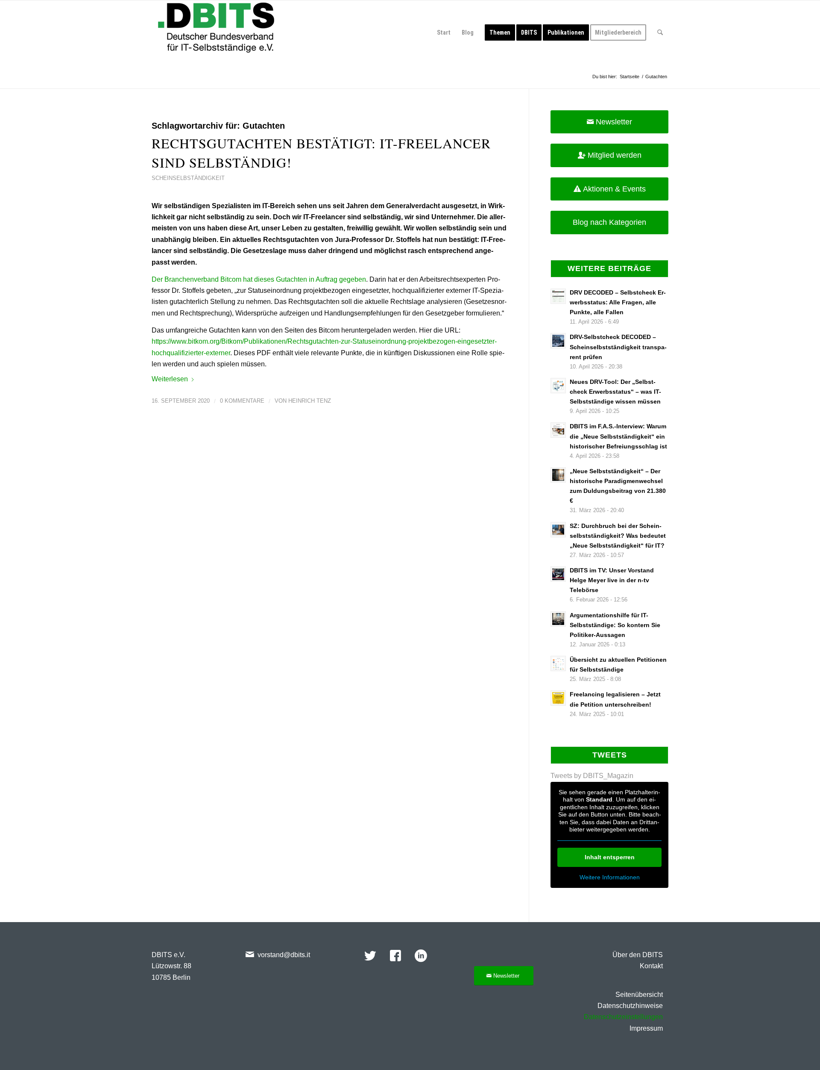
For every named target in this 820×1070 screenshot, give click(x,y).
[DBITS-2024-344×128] (216, 32)
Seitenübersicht (639, 994)
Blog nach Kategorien (609, 222)
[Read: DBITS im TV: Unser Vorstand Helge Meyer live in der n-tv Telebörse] (558, 574)
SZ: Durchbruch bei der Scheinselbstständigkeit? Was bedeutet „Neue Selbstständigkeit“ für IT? (618, 536)
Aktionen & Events (614, 189)
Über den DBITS (637, 954)
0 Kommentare (242, 401)
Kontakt (651, 966)
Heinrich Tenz (309, 401)
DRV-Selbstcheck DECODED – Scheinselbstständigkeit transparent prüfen (618, 347)
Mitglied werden (614, 155)
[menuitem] (443, 32)
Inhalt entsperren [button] (610, 857)
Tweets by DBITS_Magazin (592, 775)
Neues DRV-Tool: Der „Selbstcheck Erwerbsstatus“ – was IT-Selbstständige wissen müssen (615, 392)
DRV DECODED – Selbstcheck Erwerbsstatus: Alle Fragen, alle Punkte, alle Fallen (618, 302)
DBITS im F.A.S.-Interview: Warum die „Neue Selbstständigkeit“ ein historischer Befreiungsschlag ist (618, 436)
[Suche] (660, 32)
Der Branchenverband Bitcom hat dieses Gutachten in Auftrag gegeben (259, 279)
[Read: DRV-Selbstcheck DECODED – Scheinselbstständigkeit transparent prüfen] (558, 340)
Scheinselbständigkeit (188, 178)
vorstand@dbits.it (284, 954)
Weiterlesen (170, 379)
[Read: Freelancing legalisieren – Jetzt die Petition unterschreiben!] (558, 698)
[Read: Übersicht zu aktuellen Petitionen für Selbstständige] (558, 663)
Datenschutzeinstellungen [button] (623, 1016)
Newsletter (614, 122)
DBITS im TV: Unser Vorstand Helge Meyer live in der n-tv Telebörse (612, 580)
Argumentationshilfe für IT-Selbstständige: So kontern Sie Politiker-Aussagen (615, 625)
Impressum (646, 1028)
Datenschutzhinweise (630, 1005)
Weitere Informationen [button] (610, 877)
